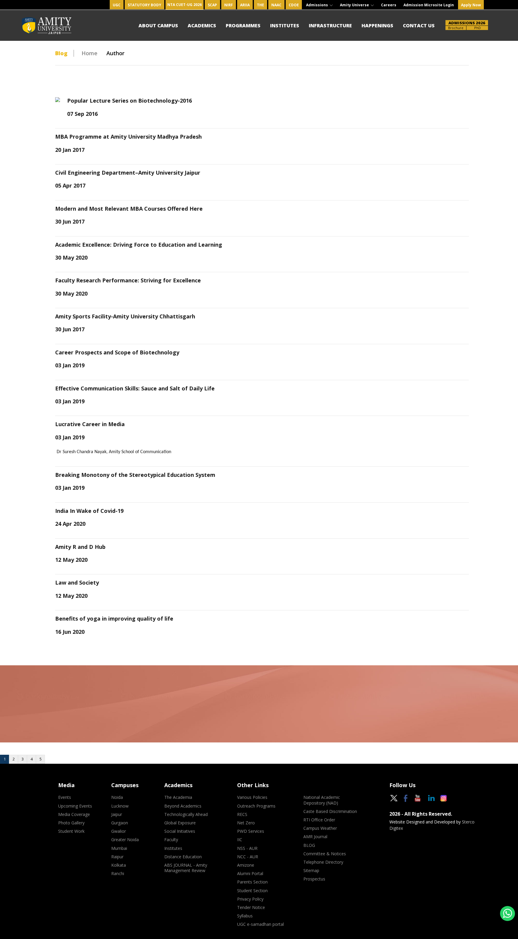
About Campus (158, 25)
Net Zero (246, 823)
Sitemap (311, 870)
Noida (117, 797)
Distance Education (183, 856)
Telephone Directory (323, 862)
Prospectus (314, 879)
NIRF (228, 5)
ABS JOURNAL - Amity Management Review (185, 867)
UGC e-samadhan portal (260, 924)
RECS (242, 814)
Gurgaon (119, 823)
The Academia (178, 797)
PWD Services (250, 831)
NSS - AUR (247, 848)
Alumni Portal (250, 873)
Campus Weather (320, 828)
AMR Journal (315, 836)
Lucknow (120, 806)
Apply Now (471, 5)
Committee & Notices (324, 853)
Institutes (284, 25)
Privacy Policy (250, 899)
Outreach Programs (256, 806)
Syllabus (245, 916)
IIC (239, 839)
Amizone (245, 865)
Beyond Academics (182, 806)
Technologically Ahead (186, 814)
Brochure (455, 28)
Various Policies (252, 797)
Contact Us (419, 25)
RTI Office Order (319, 820)
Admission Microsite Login (428, 5)
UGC (117, 5)
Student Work (71, 831)
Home (89, 53)
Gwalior (118, 831)
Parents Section (252, 882)
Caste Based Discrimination (330, 811)
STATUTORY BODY (144, 5)
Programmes (243, 25)
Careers (388, 5)
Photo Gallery (71, 823)
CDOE (294, 5)
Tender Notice (251, 907)
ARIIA (245, 5)
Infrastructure (330, 25)
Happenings (377, 25)
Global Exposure (180, 823)
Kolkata (118, 865)
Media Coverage (74, 814)
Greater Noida (125, 839)
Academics (202, 25)
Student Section (252, 890)
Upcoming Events (75, 806)
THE (260, 5)
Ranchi (117, 873)
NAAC (276, 5)
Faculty (171, 839)
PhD (477, 28)
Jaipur (116, 814)
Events (64, 797)
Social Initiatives (179, 831)
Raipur (117, 856)
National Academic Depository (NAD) (321, 800)
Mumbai (119, 848)
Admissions (317, 5)
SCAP (212, 5)
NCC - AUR (247, 856)
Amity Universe (355, 5)
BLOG (309, 845)
